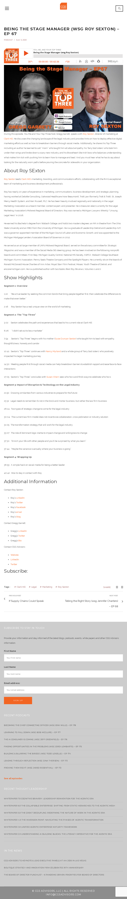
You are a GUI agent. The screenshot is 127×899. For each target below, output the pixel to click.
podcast (8, 40)
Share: (107, 587)
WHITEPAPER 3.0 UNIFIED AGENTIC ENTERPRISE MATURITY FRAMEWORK (40, 827)
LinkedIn (20, 498)
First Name (10, 651)
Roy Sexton (88, 134)
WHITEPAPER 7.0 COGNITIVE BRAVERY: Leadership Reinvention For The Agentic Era (49, 798)
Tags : (7, 587)
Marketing (47, 587)
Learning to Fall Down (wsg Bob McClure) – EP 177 (32, 732)
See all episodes (13, 778)
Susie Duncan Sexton (65, 338)
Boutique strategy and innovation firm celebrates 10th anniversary (44, 868)
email (19, 512)
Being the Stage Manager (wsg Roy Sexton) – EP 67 (61, 31)
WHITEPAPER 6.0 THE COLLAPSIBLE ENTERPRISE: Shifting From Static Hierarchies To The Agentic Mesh (59, 806)
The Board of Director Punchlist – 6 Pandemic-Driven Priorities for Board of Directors (54, 875)
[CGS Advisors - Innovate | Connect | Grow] (63, 6)
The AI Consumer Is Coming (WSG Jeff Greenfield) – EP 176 (35, 739)
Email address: (12, 683)
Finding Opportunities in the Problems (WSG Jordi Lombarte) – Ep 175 (43, 746)
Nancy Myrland (53, 351)
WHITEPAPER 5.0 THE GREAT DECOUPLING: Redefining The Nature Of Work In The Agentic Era (54, 813)
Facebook (21, 507)
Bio (19, 540)
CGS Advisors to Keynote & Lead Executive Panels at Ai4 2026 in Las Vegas (45, 860)
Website (15, 555)
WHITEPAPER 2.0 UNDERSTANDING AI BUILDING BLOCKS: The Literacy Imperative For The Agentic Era (58, 834)
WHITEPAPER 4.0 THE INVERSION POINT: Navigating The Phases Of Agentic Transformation (54, 820)
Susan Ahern (52, 377)
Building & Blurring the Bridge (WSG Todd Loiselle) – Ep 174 (37, 753)
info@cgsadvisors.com (63, 894)
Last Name (10, 667)
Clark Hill (8, 138)
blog (18, 516)
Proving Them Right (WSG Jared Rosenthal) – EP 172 (33, 768)
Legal (34, 587)
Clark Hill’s (26, 179)
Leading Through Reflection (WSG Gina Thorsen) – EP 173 (36, 761)
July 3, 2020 (21, 40)
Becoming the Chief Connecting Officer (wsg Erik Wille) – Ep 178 (40, 725)
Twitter (19, 502)
